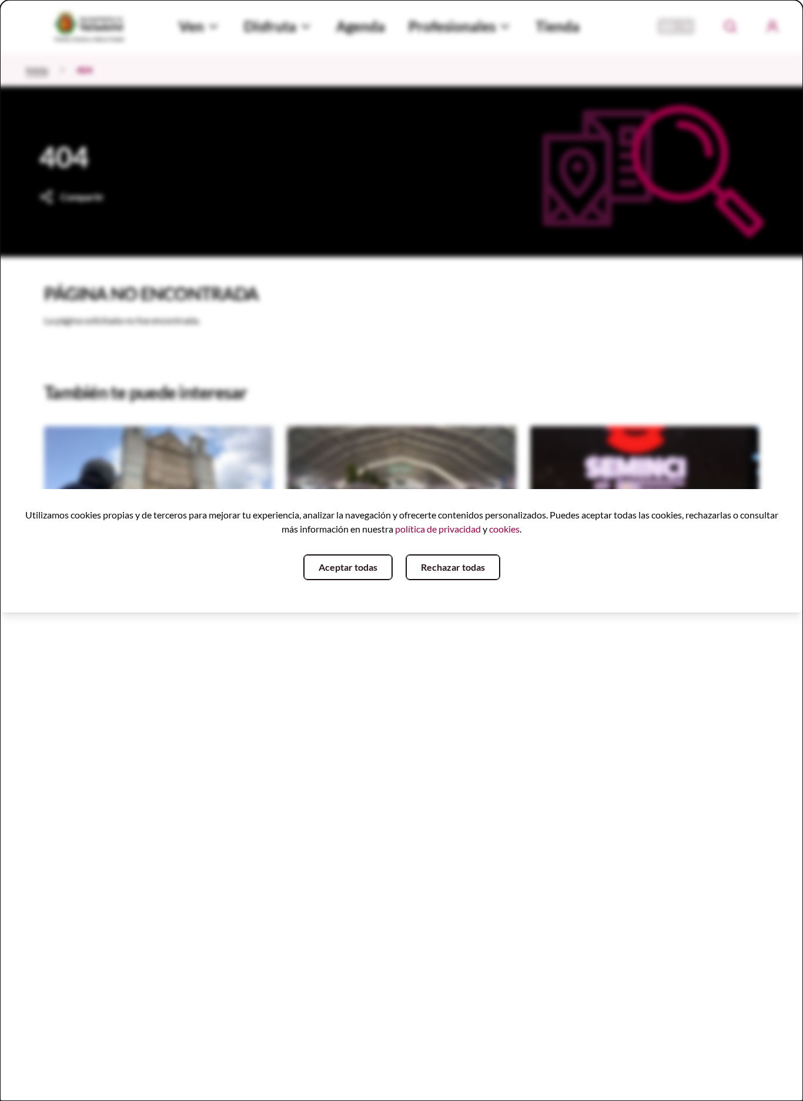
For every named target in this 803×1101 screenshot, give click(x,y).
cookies (504, 528)
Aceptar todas (348, 567)
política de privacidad (438, 528)
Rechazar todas (453, 567)
